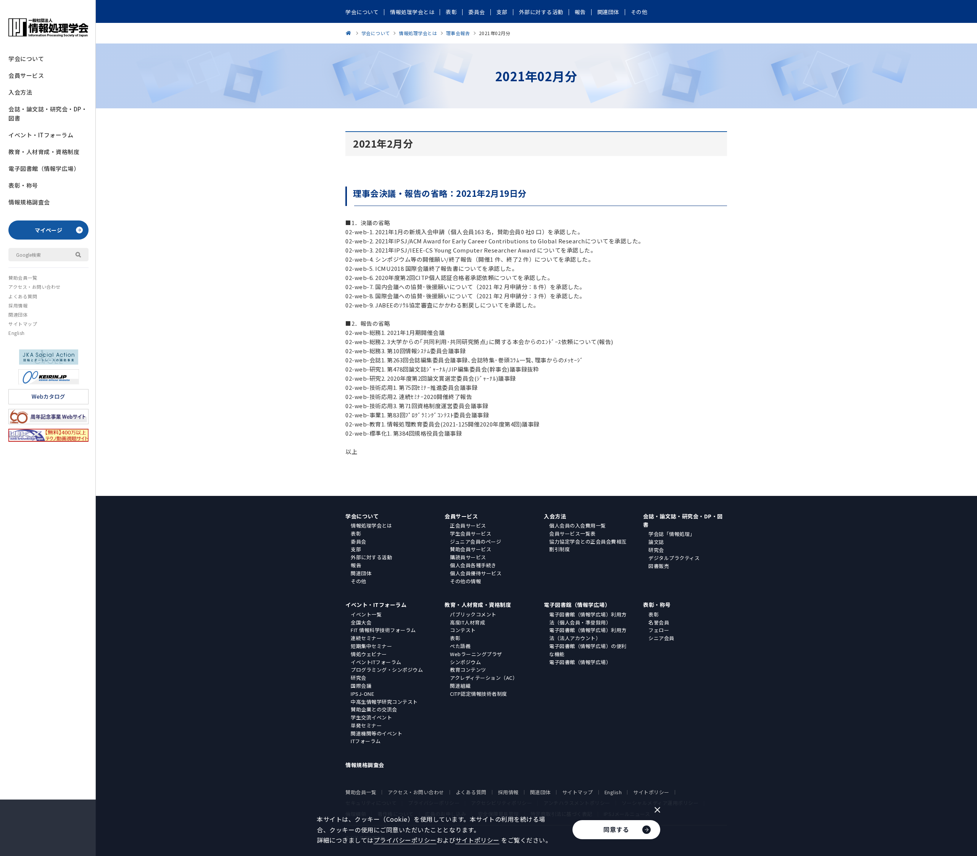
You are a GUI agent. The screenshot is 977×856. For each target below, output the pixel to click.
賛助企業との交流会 (374, 709)
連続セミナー (366, 638)
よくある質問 (22, 296)
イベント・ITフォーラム (40, 135)
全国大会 (361, 622)
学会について (26, 59)
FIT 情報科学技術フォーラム (383, 630)
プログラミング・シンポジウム (387, 669)
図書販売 (658, 566)
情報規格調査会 (29, 202)
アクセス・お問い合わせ (34, 286)
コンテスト (463, 630)
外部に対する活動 (371, 557)
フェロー (658, 630)
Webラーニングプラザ (476, 654)
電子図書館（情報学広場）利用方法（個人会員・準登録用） (588, 618)
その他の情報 (465, 581)
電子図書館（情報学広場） (43, 168)
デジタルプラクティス (674, 558)
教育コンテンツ (468, 669)
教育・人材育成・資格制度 (43, 152)
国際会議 (361, 685)
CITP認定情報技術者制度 (478, 693)
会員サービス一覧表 (572, 533)
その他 (358, 581)
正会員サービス (468, 525)
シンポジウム (465, 662)
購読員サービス (468, 557)
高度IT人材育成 (467, 622)
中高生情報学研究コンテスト (384, 701)
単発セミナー (366, 725)
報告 (356, 565)
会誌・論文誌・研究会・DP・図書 (47, 113)
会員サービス (26, 75)
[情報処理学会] (349, 33)
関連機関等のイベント (376, 733)
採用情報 (17, 305)
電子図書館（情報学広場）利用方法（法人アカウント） (588, 634)
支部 (356, 549)
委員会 (358, 541)
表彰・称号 (23, 185)
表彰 (356, 533)
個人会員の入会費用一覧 (577, 525)
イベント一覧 (366, 614)
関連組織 (460, 685)
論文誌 (656, 541)
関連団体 (17, 314)
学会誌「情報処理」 (671, 533)
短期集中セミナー (371, 646)
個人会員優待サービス (475, 573)
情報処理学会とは (371, 525)
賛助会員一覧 (22, 277)
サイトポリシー (651, 792)
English (16, 333)
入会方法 (20, 92)
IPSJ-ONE (362, 693)
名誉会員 (658, 622)
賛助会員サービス (470, 549)
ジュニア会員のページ (475, 541)
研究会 (656, 550)
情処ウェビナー (369, 654)
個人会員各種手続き (473, 565)
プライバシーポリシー (405, 840)
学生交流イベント (371, 717)
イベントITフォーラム (376, 662)
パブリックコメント (473, 614)
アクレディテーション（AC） (484, 677)
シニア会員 (661, 638)
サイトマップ (22, 323)
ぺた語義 (460, 646)
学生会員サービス (470, 533)
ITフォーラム (366, 741)
